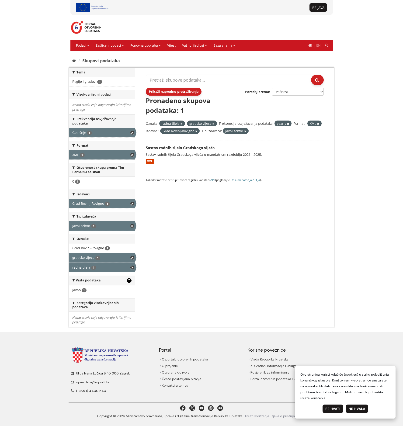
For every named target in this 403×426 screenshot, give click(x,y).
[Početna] (74, 60)
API (212, 180)
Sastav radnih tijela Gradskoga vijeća (180, 147)
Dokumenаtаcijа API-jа (245, 180)
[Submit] (317, 80)
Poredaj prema (257, 92)
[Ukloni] (182, 123)
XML (150, 161)
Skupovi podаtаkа (101, 60)
